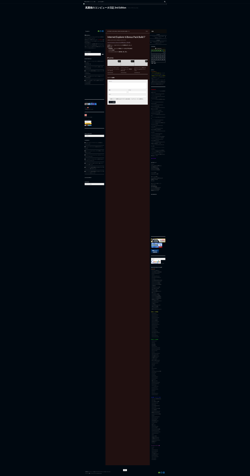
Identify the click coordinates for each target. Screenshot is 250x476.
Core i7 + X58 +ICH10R (155, 456)
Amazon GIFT (87, 117)
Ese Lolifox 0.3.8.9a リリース (159, 119)
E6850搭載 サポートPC (155, 453)
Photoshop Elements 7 (155, 376)
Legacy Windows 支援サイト (156, 165)
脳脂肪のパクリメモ (155, 190)
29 (164, 59)
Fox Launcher (153, 278)
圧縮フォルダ (154, 424)
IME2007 (153, 415)
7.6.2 (154, 386)
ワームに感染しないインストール (156, 300)
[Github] (100, 31)
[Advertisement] (158, 214)
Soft (157, 361)
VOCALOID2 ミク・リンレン (156, 382)
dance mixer (153, 364)
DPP (158, 361)
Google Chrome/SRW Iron (155, 383)
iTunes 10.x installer (154, 350)
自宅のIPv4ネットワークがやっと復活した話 (94, 66)
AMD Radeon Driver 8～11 (155, 324)
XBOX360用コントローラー (156, 332)
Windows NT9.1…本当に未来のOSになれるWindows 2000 (140, 69)
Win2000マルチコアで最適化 (156, 295)
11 (156, 56)
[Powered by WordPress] (89, 473)
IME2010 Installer (154, 346)
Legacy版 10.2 (153, 148)
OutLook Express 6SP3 (155, 402)
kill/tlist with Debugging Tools (156, 431)
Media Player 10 (154, 384)
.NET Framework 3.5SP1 (155, 354)
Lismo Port (153, 365)
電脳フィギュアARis (155, 380)
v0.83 (159, 110)
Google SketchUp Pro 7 (155, 362)
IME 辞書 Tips (154, 303)
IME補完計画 (154, 285)
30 (152, 61)
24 (154, 59)
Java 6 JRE (153, 342)
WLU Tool (153, 274)
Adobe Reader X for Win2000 (156, 347)
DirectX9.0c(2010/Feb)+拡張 (156, 408)
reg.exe (153, 434)
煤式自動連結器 (154, 186)
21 (162, 57)
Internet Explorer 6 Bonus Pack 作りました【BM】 (119, 42)
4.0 (154, 391)
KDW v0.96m (157, 121)
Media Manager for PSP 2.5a (156, 353)
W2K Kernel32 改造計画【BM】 (156, 398)
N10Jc (153, 448)
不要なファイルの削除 (155, 306)
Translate (162, 263)
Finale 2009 (153, 373)
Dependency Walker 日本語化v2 (160, 150)
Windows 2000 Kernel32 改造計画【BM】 (94, 146)
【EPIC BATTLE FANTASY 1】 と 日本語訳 (94, 142)
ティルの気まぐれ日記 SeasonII (157, 177)
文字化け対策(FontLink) (155, 420)
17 (154, 57)
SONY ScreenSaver (154, 368)
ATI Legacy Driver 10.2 (155, 322)
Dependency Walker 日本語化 (156, 282)
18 (156, 57)
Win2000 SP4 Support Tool (155, 430)
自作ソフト (127, 31)
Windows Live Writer (155, 394)
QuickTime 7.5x (154, 387)
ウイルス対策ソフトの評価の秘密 (156, 271)
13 (160, 56)
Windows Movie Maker (155, 426)
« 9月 (152, 63)
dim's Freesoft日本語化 (155, 188)
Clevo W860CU (154, 459)
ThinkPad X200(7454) (155, 449)
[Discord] (103, 31)
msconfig (153, 423)
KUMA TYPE (153, 184)
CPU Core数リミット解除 (155, 401)
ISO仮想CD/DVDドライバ (155, 437)
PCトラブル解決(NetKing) (156, 187)
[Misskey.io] (98, 31)
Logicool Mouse (154, 333)
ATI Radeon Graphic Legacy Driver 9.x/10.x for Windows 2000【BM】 (113, 69)
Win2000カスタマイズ (155, 307)
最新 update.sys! (154, 292)
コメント (111, 81)
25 (156, 59)
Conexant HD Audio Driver (155, 317)
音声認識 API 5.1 (154, 441)
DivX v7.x (153, 369)
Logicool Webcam (154, 329)
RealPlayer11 (153, 390)
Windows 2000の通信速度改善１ (156, 296)
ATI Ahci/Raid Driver (154, 325)
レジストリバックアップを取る (156, 413)
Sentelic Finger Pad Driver (155, 321)
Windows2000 (121, 31)
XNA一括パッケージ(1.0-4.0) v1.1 (160, 114)
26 (158, 59)
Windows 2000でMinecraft (156, 273)
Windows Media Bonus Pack (156, 416)
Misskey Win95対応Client (155, 270)
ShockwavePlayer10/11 (155, 393)
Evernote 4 (153, 351)
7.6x (156, 387)
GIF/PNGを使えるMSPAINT (156, 405)
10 (154, 56)
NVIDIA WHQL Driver (155, 318)
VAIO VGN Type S (154, 452)
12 (158, 56)
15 (164, 56)
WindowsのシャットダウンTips (156, 277)
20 (160, 57)
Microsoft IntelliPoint (155, 335)
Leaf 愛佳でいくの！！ (155, 357)
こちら (161, 75)
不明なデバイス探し (155, 289)
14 (162, 56)
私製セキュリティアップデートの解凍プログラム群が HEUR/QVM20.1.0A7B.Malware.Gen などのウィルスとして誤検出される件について (158, 82)
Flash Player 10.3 (154, 340)
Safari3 (153, 391)
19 (158, 57)
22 (164, 57)
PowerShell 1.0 (154, 379)
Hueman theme (99, 473)
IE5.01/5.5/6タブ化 (154, 427)
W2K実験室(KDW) (154, 166)
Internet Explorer (112, 31)
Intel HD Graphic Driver (155, 314)
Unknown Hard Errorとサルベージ (156, 281)
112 (133, 61)
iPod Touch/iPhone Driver (155, 336)
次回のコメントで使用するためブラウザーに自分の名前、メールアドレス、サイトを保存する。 (127, 98)
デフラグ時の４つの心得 (155, 288)
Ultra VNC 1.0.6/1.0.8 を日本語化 (156, 284)
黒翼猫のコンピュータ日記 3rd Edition (105, 7)
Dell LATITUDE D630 (155, 455)
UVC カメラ (153, 328)
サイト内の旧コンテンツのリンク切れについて (95, 76)
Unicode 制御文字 (154, 409)
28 (162, 59)
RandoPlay (86, 144)
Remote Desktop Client (155, 302)
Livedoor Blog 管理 (154, 173)
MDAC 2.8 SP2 (154, 404)
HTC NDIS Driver (154, 313)
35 (119, 61)
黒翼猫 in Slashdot (154, 179)
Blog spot (152, 180)
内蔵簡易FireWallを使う (155, 299)
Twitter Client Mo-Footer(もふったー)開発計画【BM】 (126, 69)
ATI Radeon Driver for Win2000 (159, 93)
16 (152, 57)
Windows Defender (154, 419)
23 (152, 59)
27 (160, 59)
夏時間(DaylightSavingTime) (156, 412)
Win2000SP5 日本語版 (155, 169)
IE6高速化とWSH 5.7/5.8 (155, 438)
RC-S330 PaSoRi (154, 372)
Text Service (153, 442)
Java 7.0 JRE (153, 343)
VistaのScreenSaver (154, 358)
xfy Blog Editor (154, 375)
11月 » (155, 63)
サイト (110, 94)
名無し (89, 164)
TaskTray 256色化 (154, 435)
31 (154, 61)
